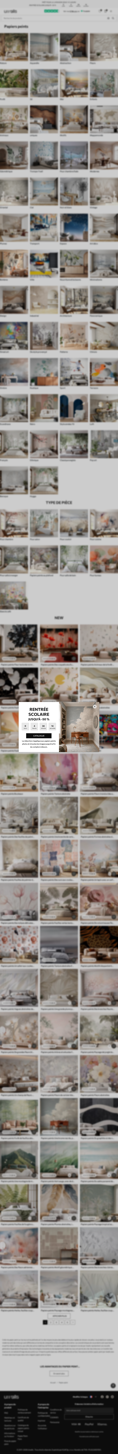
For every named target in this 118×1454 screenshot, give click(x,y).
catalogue (38, 736)
